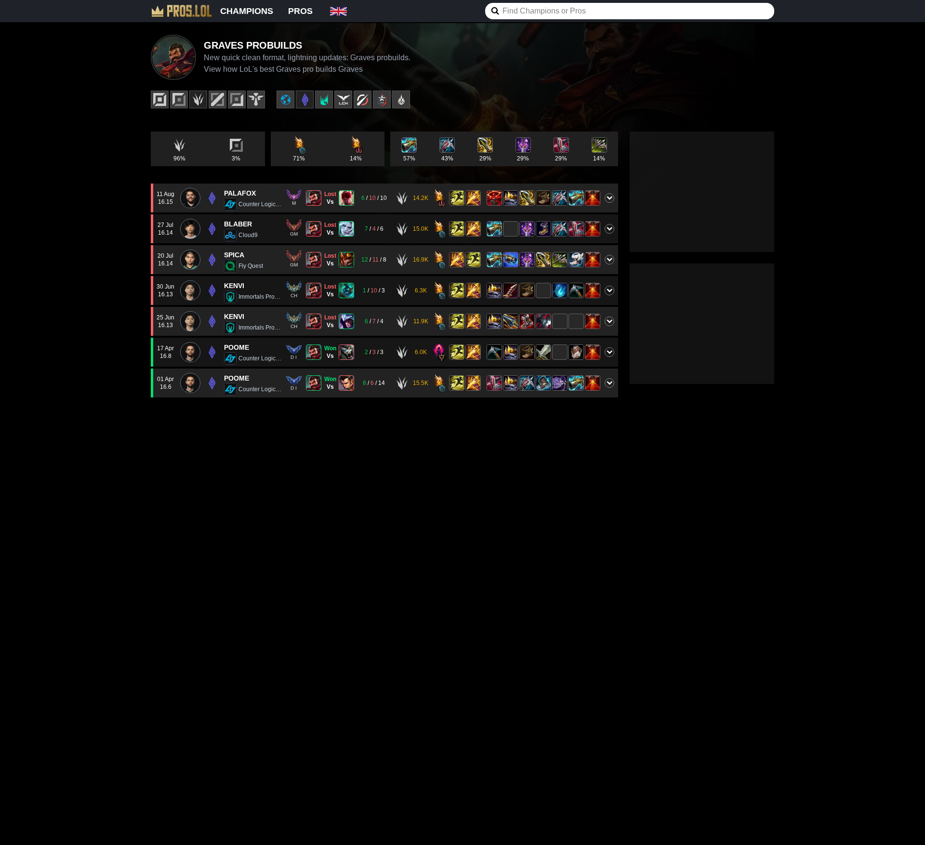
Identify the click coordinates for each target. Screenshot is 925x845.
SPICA (234, 255)
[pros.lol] (181, 11)
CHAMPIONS (246, 11)
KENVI (234, 286)
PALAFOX (240, 193)
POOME (236, 347)
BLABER (238, 224)
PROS (300, 11)
